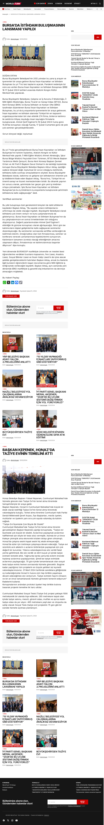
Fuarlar (71, 9)
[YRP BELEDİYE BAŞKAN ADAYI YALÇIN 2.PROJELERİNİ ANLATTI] (18, 343)
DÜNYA (78, 782)
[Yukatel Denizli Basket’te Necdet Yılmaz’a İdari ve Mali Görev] (74, 107)
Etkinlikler (80, 9)
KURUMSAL (5, 782)
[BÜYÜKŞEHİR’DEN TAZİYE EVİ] (18, 419)
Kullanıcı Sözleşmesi (74, 806)
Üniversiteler (61, 9)
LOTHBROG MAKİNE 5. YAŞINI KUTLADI (44, 787)
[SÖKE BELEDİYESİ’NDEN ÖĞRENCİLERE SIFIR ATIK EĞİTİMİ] (52, 419)
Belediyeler (27, 9)
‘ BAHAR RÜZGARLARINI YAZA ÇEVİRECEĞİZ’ (46, 790)
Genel (5, 22)
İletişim (4, 790)
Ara (72, 31)
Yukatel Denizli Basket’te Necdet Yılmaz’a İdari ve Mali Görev (85, 59)
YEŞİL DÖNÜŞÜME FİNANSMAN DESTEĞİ (89, 785)
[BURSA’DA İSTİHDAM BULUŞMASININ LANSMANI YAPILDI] (18, 668)
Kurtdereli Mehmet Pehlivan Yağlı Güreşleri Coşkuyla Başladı (82, 63)
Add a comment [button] (12, 296)
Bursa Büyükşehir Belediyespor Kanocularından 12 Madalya (82, 50)
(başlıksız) (77, 157)
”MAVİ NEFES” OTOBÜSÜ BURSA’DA (43, 792)
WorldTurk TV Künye (9, 785)
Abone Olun (58, 308)
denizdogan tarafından (80, 177)
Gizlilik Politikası (7, 787)
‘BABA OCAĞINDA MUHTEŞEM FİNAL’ (87, 790)
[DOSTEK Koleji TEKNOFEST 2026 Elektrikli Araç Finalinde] (74, 95)
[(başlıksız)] (86, 155)
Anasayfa (5, 14)
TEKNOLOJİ (35, 782)
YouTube (7, 9)
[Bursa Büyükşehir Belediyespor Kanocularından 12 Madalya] (74, 83)
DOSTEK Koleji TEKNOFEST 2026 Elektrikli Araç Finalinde (85, 54)
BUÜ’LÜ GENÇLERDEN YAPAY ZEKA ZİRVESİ (45, 785)
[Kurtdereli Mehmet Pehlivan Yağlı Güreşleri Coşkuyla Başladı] (74, 120)
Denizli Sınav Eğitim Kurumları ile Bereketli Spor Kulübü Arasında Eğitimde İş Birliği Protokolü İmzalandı (85, 68)
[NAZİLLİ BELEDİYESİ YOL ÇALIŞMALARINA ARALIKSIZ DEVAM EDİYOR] (18, 378)
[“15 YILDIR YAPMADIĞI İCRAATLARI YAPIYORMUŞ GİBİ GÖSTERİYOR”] (52, 343)
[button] (3, 3)
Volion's (46, 815)
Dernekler (37, 9)
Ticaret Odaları (49, 9)
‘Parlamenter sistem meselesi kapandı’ (88, 792)
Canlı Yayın (17, 9)
